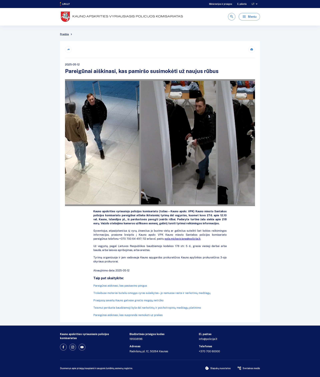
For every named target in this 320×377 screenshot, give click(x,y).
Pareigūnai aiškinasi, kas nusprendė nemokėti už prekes (128, 315)
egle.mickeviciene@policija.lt (182, 238)
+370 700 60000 (209, 351)
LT (253, 4)
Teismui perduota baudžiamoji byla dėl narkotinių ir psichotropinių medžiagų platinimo (147, 307)
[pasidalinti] (68, 49)
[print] (251, 49)
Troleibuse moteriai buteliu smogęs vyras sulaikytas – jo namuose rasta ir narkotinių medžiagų (151, 293)
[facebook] (63, 347)
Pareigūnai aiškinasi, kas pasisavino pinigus (120, 285)
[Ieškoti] (231, 16)
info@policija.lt (208, 339)
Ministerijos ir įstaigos (220, 4)
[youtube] (82, 347)
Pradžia (64, 34)
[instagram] (72, 347)
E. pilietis (242, 4)
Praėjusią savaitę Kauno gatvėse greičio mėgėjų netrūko (128, 300)
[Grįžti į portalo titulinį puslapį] (65, 4)
